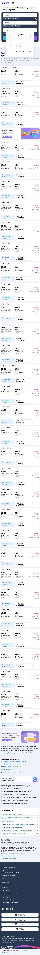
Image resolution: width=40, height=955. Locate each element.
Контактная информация (9, 893)
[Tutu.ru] (5, 2)
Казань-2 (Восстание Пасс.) (6, 94)
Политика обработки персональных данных (9, 937)
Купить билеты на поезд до (14, 772)
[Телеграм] (2, 908)
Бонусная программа (8, 875)
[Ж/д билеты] (13, 3)
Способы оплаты (6, 856)
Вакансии (4, 887)
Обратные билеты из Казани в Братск (14, 761)
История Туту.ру (7, 885)
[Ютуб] (11, 908)
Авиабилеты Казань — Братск (12, 764)
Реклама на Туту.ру (8, 900)
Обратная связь (6, 890)
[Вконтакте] (7, 908)
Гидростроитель (19, 74)
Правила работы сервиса (8, 858)
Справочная (5, 870)
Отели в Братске (7, 778)
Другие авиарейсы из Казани (12, 766)
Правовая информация (26, 938)
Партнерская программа (9, 902)
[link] (7, 137)
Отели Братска (7, 769)
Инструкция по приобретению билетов (13, 853)
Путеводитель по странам (10, 872)
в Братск (17, 75)
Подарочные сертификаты (10, 878)
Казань (3, 73)
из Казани (3, 74)
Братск (16, 73)
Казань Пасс (8, 73)
